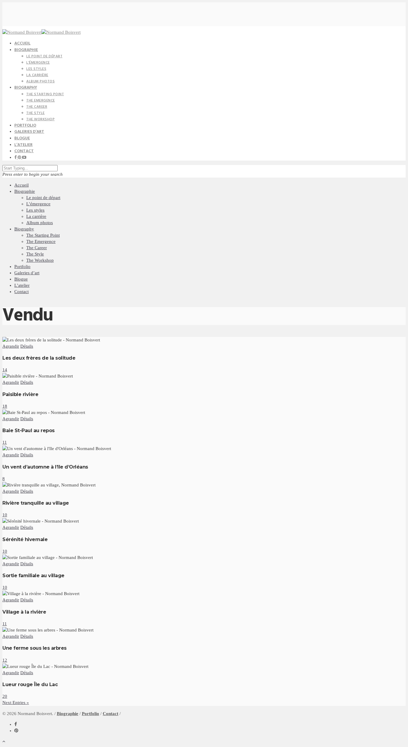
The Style (35, 113)
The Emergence (40, 101)
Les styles (36, 69)
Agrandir (10, 346)
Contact (24, 151)
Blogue (21, 279)
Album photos (40, 81)
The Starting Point (45, 94)
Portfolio (22, 266)
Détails (26, 346)
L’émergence (38, 63)
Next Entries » (15, 702)
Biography (25, 87)
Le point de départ (44, 56)
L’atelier (22, 285)
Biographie (26, 50)
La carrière (37, 75)
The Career (36, 107)
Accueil (21, 185)
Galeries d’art (26, 272)
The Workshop (40, 119)
